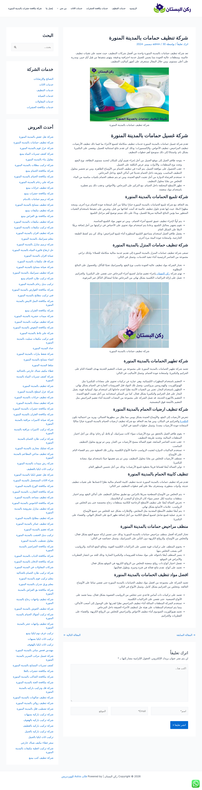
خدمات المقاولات (44, 101)
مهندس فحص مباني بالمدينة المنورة (34, 650)
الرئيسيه (133, 8)
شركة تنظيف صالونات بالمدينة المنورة (33, 697)
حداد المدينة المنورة (43, 348)
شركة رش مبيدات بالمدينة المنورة (35, 463)
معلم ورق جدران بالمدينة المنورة (36, 584)
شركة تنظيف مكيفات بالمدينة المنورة (33, 221)
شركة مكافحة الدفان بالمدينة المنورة (33, 561)
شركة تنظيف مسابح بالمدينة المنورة (34, 204)
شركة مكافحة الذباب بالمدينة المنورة (34, 555)
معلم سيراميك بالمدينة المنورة (37, 238)
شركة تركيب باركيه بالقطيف (38, 725)
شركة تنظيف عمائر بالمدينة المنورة (34, 523)
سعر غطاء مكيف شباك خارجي (37, 742)
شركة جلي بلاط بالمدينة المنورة (36, 333)
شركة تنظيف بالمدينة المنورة (38, 385)
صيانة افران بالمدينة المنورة (38, 255)
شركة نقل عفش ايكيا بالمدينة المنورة (33, 474)
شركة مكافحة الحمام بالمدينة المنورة (33, 176)
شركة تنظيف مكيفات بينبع (39, 210)
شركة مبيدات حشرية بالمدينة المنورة (33, 316)
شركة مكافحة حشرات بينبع (38, 193)
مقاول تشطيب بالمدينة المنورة (37, 540)
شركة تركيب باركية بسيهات (38, 714)
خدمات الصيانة (45, 95)
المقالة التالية (71, 635)
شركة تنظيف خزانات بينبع (39, 187)
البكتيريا (183, 421)
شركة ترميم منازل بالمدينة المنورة (35, 244)
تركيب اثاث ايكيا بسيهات (40, 638)
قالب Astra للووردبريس (74, 776)
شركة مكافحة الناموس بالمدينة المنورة (32, 502)
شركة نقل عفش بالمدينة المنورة (36, 136)
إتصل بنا (49, 8)
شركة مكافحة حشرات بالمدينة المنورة (25, 8)
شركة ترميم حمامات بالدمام (38, 199)
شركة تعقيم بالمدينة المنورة (38, 529)
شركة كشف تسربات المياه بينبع (36, 153)
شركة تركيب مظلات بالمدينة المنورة (34, 165)
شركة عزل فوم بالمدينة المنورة (36, 148)
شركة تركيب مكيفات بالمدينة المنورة (33, 227)
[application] (58, 8)
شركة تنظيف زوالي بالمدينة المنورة (34, 703)
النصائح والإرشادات (43, 78)
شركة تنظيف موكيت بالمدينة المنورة (34, 321)
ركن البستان (163, 273)
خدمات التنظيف (118, 8)
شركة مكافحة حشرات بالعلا (38, 670)
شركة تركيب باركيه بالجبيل (39, 731)
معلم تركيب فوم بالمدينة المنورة (36, 578)
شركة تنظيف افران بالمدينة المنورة (34, 233)
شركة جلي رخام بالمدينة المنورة (36, 182)
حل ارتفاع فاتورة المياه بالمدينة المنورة (32, 250)
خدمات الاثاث (76, 8)
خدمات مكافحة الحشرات (97, 8)
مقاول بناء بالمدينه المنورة (39, 159)
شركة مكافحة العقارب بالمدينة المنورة (33, 491)
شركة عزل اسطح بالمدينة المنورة (35, 391)
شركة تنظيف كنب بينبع (41, 757)
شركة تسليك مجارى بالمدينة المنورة (34, 448)
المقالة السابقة (186, 635)
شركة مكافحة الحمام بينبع (39, 170)
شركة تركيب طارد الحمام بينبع (37, 278)
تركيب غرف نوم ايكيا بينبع (39, 633)
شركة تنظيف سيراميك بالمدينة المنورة (33, 272)
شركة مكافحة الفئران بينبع (39, 310)
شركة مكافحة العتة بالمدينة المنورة (34, 682)
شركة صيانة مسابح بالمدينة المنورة (34, 267)
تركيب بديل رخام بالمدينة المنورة (36, 284)
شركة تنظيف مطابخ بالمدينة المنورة (34, 518)
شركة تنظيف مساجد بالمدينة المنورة (34, 497)
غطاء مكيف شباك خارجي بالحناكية (35, 370)
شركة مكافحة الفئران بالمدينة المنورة (33, 414)
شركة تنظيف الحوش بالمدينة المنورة (34, 608)
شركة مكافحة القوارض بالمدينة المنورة (32, 289)
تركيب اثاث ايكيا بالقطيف (40, 469)
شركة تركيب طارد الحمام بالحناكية (35, 572)
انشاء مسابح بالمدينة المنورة (38, 359)
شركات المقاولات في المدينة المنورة (34, 567)
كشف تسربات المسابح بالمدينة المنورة (33, 665)
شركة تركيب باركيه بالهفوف (38, 720)
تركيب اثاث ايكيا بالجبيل (40, 737)
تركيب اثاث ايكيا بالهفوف (40, 644)
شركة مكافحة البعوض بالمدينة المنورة (33, 327)
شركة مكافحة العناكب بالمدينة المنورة (33, 676)
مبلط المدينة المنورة (42, 365)
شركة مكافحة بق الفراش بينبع (37, 216)
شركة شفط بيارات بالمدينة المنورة (35, 353)
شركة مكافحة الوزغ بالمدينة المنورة (34, 485)
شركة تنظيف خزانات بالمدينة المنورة (34, 397)
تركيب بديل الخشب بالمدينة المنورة (34, 535)
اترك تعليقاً (182, 44)
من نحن (63, 8)
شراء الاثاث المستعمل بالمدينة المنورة (33, 480)
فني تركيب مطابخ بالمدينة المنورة (35, 295)
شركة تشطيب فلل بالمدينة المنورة (35, 708)
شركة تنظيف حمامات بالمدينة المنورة (33, 142)
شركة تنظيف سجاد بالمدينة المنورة (34, 402)
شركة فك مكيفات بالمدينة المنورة (35, 261)
